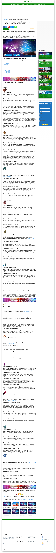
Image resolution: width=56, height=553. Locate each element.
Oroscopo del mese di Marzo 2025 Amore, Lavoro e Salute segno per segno (23, 507)
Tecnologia (43, 4)
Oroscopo (35, 4)
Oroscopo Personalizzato (32, 537)
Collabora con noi (31, 540)
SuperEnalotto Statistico (32, 536)
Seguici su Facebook (47, 537)
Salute (39, 4)
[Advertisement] (28, 12)
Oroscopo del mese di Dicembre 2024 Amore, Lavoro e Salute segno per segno (15, 515)
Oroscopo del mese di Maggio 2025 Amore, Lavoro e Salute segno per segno (7, 507)
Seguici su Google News (48, 543)
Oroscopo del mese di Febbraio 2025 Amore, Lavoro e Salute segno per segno (32, 507)
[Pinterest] (9, 27)
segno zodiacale (7, 176)
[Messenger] (13, 27)
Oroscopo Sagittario (7, 72)
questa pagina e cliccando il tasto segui (26, 499)
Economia (22, 4)
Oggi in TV (6, 29)
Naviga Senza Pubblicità (32, 538)
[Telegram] (11, 27)
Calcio (18, 4)
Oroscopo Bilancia (7, 70)
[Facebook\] (4, 27)
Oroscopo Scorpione (7, 71)
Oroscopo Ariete (6, 63)
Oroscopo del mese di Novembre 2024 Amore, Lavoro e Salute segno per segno (23, 515)
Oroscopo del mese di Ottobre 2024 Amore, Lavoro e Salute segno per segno (32, 515)
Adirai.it (4, 496)
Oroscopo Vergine (6, 69)
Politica (27, 4)
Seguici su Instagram (47, 541)
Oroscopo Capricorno (7, 73)
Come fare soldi (13, 4)
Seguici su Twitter (46, 539)
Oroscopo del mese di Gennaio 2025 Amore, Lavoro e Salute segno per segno (6, 515)
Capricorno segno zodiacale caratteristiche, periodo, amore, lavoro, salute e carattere (15, 507)
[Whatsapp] (15, 27)
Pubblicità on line (31, 541)
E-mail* (45, 110)
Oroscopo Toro (6, 64)
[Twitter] (6, 27)
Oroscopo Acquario (7, 74)
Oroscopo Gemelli (6, 65)
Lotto (31, 4)
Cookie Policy (30, 542)
